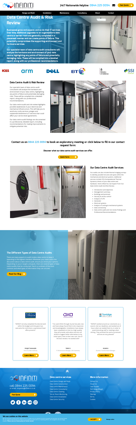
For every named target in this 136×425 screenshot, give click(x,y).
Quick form (64, 157)
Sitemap (93, 394)
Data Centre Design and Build (60, 381)
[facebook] (18, 404)
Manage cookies (110, 419)
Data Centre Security (57, 399)
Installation (47, 13)
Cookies (92, 399)
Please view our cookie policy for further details (20, 421)
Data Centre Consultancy (58, 389)
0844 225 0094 (37, 142)
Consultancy (82, 13)
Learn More (29, 355)
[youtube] (29, 404)
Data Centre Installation (58, 397)
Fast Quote (124, 5)
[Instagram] (35, 404)
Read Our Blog (15, 274)
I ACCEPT (93, 419)
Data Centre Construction (59, 384)
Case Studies (94, 386)
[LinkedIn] (23, 404)
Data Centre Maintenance (58, 386)
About (97, 13)
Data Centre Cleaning (57, 391)
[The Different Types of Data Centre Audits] (68, 265)
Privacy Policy (95, 391)
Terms (92, 397)
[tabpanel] (30, 333)
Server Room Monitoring (58, 394)
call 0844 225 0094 (22, 385)
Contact (111, 13)
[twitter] (12, 404)
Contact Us (94, 381)
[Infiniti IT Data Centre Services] (24, 381)
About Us (93, 384)
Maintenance (64, 13)
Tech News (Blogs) (96, 389)
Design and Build (28, 13)
